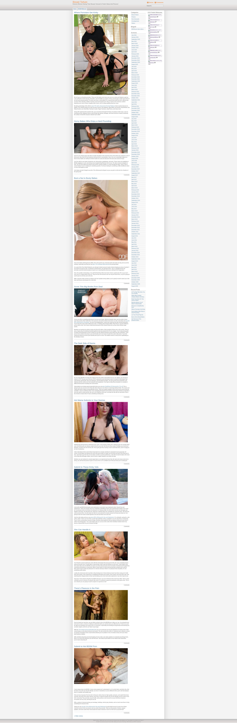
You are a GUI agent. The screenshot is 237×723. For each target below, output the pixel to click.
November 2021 (136, 95)
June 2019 (134, 139)
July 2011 (134, 238)
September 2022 (136, 81)
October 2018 (135, 156)
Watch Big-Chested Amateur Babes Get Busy (138, 296)
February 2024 (135, 54)
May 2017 (134, 177)
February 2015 (135, 190)
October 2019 (135, 133)
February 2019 (135, 148)
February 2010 (135, 273)
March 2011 (134, 246)
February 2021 (135, 106)
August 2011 (135, 236)
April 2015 (134, 185)
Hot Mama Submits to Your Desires (89, 400)
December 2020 (136, 108)
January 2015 (135, 192)
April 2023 (134, 70)
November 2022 (136, 79)
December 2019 (136, 129)
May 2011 (134, 242)
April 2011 (134, 244)
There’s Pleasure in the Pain (86, 588)
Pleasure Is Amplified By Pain (138, 306)
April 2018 (134, 162)
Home (74, 9)
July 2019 (134, 137)
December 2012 (136, 225)
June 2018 (134, 160)
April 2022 (134, 87)
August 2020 (135, 116)
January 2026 (135, 37)
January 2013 (135, 223)
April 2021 (134, 104)
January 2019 (135, 150)
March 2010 (135, 271)
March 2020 (135, 125)
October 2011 (135, 231)
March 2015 (135, 187)
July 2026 (134, 35)
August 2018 (135, 158)
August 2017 (135, 175)
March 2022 (135, 89)
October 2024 (135, 47)
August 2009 (135, 286)
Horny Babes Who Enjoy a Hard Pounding (92, 121)
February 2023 (135, 75)
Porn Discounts (135, 19)
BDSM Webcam (82, 9)
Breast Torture (80, 2)
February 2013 (135, 221)
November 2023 (136, 60)
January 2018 (135, 167)
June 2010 (134, 265)
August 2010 (135, 261)
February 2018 (135, 164)
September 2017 (136, 173)
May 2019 (134, 141)
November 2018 (136, 154)
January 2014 (135, 215)
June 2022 (134, 85)
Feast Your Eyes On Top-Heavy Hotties (138, 299)
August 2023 (135, 64)
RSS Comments (137, 721)
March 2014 (135, 211)
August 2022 (135, 83)
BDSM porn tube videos (137, 29)
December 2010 (136, 252)
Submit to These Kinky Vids (86, 467)
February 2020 (135, 127)
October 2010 (135, 257)
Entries (151, 2)
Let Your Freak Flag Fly (137, 314)
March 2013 (135, 219)
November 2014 (136, 196)
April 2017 (134, 179)
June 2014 (134, 206)
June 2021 (134, 102)
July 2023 (134, 66)
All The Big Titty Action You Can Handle (138, 292)
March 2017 (135, 181)
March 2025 (135, 43)
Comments (159, 2)
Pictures (134, 17)
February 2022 (135, 91)
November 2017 (136, 169)
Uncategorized (135, 21)
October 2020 (135, 112)
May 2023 (134, 68)
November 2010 (136, 254)
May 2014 (134, 208)
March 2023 (135, 72)
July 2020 (134, 118)
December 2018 (136, 152)
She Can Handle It (82, 530)
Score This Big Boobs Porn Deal (88, 286)
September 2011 (136, 233)
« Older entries (78, 716)
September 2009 (136, 284)
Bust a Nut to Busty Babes (85, 178)
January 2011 (135, 250)
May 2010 (134, 267)
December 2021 (136, 93)
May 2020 (134, 121)
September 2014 (136, 200)
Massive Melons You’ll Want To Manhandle (137, 303)
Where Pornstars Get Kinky (86, 12)
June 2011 (134, 240)
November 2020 (136, 110)
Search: (149, 5)
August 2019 (135, 135)
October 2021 (135, 97)
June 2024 (134, 49)
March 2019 (135, 146)
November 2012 (136, 227)
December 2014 (136, 194)
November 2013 (136, 217)
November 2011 (136, 229)
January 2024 (135, 56)
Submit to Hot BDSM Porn (85, 646)
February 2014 (135, 213)
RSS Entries (129, 721)
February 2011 (135, 248)
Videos (133, 23)
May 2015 (134, 183)
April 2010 (134, 269)
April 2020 (134, 123)
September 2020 (136, 114)
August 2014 (135, 202)
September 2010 (136, 259)
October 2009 (135, 282)
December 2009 (136, 277)
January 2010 (135, 275)
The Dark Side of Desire (84, 343)
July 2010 (134, 263)
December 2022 (136, 77)
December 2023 (136, 58)
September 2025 (136, 39)
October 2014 (135, 198)
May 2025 (134, 41)
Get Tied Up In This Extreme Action (136, 319)
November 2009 (136, 279)
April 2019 (134, 144)
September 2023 (136, 62)
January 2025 (135, 45)
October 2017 (135, 171)
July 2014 (134, 204)
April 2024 (134, 51)
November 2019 (136, 131)
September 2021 (136, 100)
